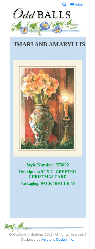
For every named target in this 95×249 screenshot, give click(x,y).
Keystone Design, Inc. (57, 239)
